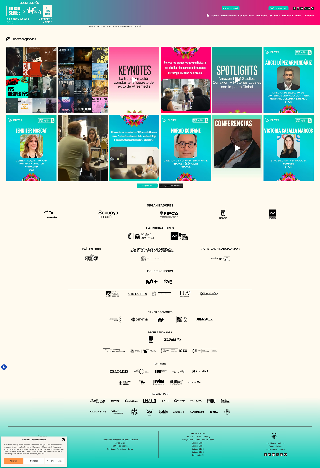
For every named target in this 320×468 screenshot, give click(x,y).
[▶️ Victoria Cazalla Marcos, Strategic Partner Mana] (289, 148)
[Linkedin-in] (308, 8)
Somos (215, 15)
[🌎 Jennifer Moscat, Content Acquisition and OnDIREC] (31, 148)
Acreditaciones (228, 15)
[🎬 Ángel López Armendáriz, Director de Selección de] (289, 80)
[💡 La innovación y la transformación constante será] (134, 80)
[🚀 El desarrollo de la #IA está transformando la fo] (237, 148)
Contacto (309, 15)
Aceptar (13, 461)
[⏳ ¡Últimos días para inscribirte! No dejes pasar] (134, 148)
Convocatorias (246, 15)
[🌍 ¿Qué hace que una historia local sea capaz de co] (237, 80)
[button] (63, 439)
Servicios (275, 15)
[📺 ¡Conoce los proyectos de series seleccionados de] (83, 80)
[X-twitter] (305, 8)
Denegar (34, 461)
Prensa (298, 15)
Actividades (262, 15)
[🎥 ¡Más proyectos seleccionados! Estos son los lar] (31, 80)
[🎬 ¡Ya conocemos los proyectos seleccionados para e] (186, 80)
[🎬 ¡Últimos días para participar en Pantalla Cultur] (83, 148)
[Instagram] (298, 8)
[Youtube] (301, 8)
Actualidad (287, 15)
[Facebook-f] (294, 8)
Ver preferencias (54, 461)
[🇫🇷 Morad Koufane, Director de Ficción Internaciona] (186, 148)
